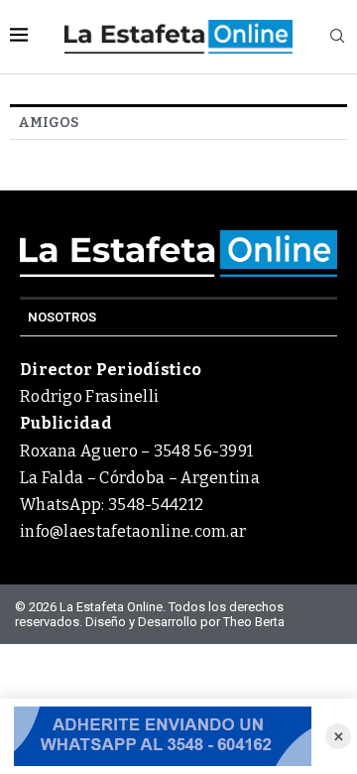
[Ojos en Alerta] (162, 736)
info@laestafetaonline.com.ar (133, 531)
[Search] (337, 37)
